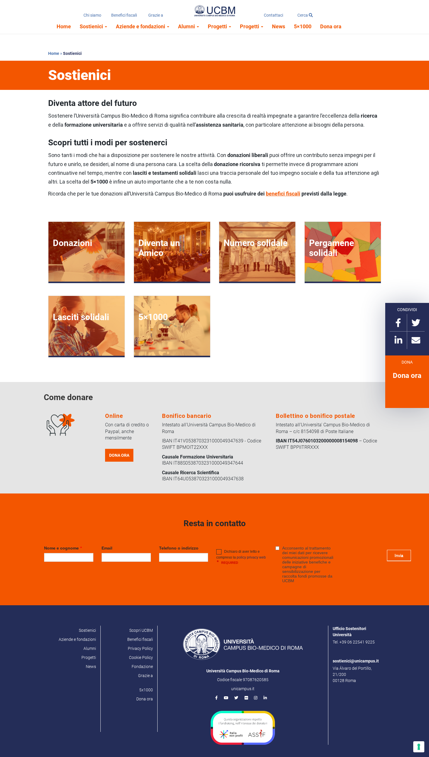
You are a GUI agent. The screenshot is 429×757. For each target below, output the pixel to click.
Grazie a (155, 15)
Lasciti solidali (81, 317)
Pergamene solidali (331, 248)
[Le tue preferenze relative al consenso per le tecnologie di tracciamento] (418, 746)
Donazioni (72, 243)
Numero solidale (255, 243)
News (278, 26)
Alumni (187, 26)
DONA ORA (119, 455)
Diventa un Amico (159, 248)
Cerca (303, 15)
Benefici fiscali (124, 15)
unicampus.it (242, 688)
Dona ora (330, 26)
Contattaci (273, 15)
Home (64, 26)
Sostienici (92, 26)
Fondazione (142, 666)
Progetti (218, 26)
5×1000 (302, 26)
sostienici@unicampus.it (356, 661)
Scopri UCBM (141, 630)
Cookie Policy (141, 657)
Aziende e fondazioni (141, 26)
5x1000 (146, 690)
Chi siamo (92, 15)
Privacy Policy (140, 648)
